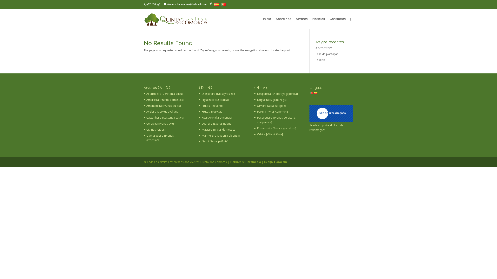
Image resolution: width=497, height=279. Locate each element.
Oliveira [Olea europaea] (272, 106)
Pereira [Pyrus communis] (273, 111)
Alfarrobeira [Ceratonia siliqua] (165, 94)
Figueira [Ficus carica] (215, 100)
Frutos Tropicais (212, 111)
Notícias (318, 19)
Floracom (280, 162)
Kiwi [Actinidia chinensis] (217, 117)
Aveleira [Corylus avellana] (162, 111)
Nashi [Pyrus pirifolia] (215, 141)
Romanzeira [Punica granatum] (276, 128)
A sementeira (323, 48)
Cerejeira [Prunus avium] (161, 123)
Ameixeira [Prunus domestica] (165, 100)
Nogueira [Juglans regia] (272, 100)
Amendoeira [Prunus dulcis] (163, 106)
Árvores (302, 19)
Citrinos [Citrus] (156, 129)
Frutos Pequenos (212, 106)
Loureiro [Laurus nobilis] (217, 123)
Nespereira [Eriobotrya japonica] (277, 94)
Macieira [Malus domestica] (219, 129)
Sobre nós (283, 19)
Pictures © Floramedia (245, 162)
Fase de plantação (327, 54)
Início (267, 19)
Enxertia (320, 60)
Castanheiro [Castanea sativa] (165, 117)
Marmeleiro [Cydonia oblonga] (221, 135)
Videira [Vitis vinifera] (270, 134)
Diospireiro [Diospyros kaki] (219, 94)
